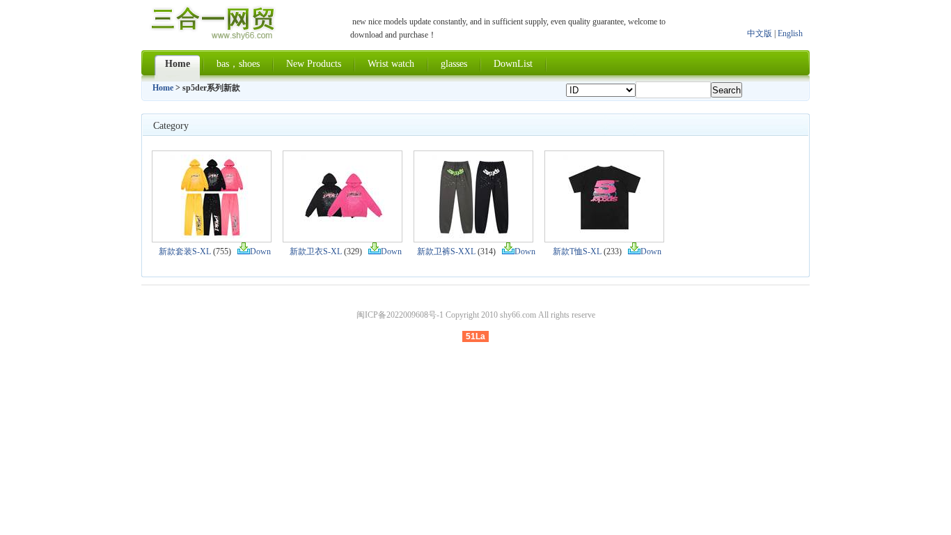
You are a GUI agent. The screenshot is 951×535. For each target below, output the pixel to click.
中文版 (759, 33)
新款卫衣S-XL (316, 251)
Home (162, 88)
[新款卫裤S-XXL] (473, 235)
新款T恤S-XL (577, 251)
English (790, 33)
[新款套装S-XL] (211, 235)
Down (260, 251)
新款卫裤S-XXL (446, 251)
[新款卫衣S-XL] (342, 235)
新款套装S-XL (185, 251)
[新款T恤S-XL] (604, 235)
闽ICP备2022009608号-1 (399, 315)
